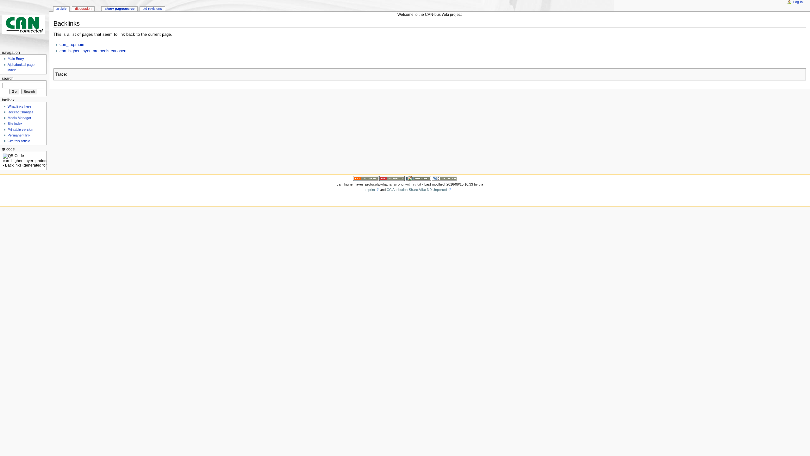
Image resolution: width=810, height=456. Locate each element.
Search (8, 78)
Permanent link (19, 135)
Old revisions (152, 8)
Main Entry (16, 58)
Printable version (20, 129)
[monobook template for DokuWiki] (392, 178)
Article (61, 8)
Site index (15, 123)
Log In (798, 2)
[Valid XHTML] (444, 178)
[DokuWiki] (418, 178)
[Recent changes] (365, 178)
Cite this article (19, 141)
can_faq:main (71, 44)
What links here (19, 106)
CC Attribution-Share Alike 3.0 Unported (417, 190)
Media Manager (19, 118)
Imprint (369, 190)
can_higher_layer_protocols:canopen (92, 51)
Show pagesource (119, 8)
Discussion (83, 8)
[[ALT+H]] (24, 24)
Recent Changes (21, 112)
